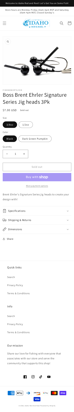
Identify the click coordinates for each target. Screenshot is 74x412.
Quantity (7, 146)
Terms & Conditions (18, 293)
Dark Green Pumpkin (35, 138)
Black (9, 138)
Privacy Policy (15, 285)
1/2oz (25, 124)
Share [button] (10, 238)
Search (11, 277)
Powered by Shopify (48, 406)
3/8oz (9, 124)
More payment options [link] (37, 185)
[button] (4, 23)
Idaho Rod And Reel (32, 406)
